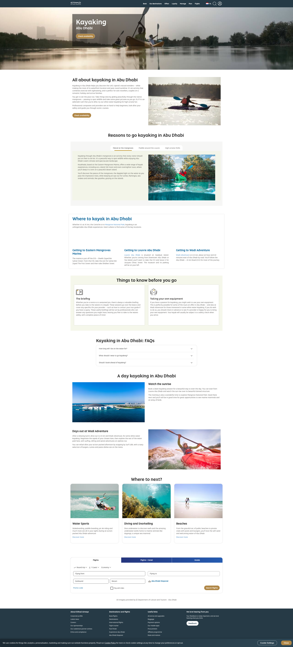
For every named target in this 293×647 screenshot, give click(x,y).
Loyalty (174, 4)
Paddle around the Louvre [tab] (149, 148)
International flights (116, 622)
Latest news (75, 619)
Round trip (81, 567)
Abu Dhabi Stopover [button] (159, 581)
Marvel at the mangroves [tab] (123, 148)
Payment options (154, 622)
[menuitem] (145, 3)
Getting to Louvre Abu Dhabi (142, 250)
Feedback (192, 623)
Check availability (85, 36)
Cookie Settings (267, 643)
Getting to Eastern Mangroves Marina (91, 251)
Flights (197, 4)
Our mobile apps (153, 625)
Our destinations (155, 4)
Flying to (153, 573)
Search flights (212, 588)
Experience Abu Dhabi (117, 632)
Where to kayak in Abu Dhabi (102, 219)
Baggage (151, 619)
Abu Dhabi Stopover (116, 635)
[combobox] (80, 567)
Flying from (79, 573)
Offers (166, 4)
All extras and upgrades (156, 616)
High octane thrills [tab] (172, 148)
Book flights (113, 616)
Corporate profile (77, 616)
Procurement (152, 629)
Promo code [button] (78, 588)
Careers (73, 622)
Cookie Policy (110, 643)
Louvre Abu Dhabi (132, 255)
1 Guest (94, 567)
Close (286, 643)
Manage (183, 4)
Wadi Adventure (182, 255)
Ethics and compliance (78, 632)
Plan (190, 4)
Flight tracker (114, 625)
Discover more (78, 537)
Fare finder (113, 629)
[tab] (96, 560)
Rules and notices (154, 635)
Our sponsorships (77, 625)
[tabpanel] (146, 175)
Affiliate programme (155, 632)
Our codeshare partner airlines (81, 629)
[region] (146, 643)
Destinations (113, 619)
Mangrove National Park (115, 224)
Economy (105, 567)
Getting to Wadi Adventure (193, 250)
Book (145, 4)
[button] (208, 3)
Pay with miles (119, 588)
